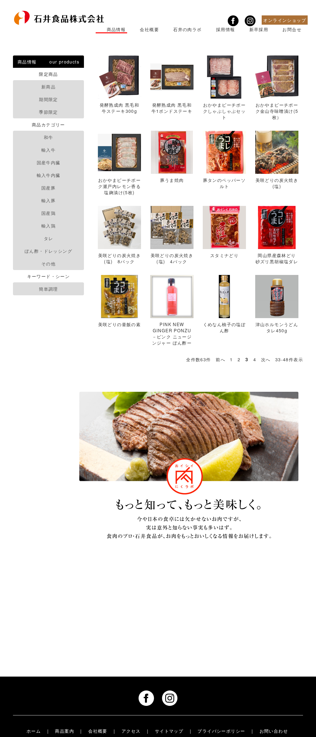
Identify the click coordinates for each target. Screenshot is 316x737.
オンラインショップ (284, 20)
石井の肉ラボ (187, 29)
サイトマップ (169, 731)
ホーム (34, 731)
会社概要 (149, 29)
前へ (220, 359)
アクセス (131, 731)
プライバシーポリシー (221, 731)
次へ (266, 359)
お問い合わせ (274, 731)
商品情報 (116, 29)
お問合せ (292, 29)
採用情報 (225, 29)
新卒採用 (258, 29)
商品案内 (64, 731)
